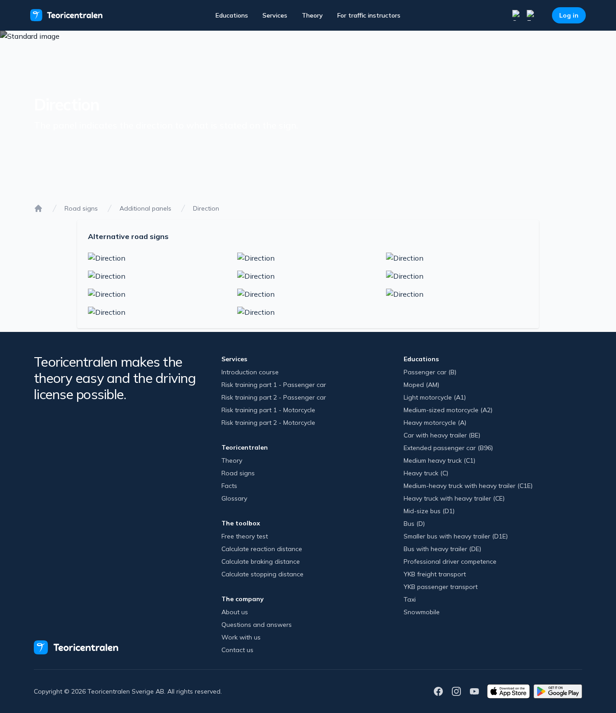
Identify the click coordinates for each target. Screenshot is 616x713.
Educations (232, 15)
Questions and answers (256, 625)
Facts (229, 486)
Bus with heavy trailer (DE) (442, 549)
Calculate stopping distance (262, 574)
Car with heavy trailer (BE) (442, 435)
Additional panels (145, 208)
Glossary (234, 498)
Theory (312, 15)
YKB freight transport (435, 574)
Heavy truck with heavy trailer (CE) (454, 498)
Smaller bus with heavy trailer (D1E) (456, 536)
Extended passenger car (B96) (448, 448)
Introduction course (250, 372)
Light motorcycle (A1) (435, 397)
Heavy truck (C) (426, 473)
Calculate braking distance (260, 561)
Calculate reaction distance (261, 549)
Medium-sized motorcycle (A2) (448, 410)
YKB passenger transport (441, 587)
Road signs (81, 208)
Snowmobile (422, 612)
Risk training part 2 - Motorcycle (268, 423)
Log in (569, 15)
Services (274, 15)
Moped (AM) (421, 385)
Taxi (410, 599)
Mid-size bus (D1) (429, 511)
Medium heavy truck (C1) (439, 460)
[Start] (38, 208)
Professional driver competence (450, 561)
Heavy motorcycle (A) (435, 423)
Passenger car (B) (430, 372)
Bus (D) (414, 524)
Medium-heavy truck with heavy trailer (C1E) (468, 486)
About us (234, 612)
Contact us (237, 650)
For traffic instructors (368, 15)
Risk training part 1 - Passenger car (273, 385)
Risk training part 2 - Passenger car (273, 397)
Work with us (241, 637)
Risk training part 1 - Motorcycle (268, 410)
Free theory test (244, 536)
